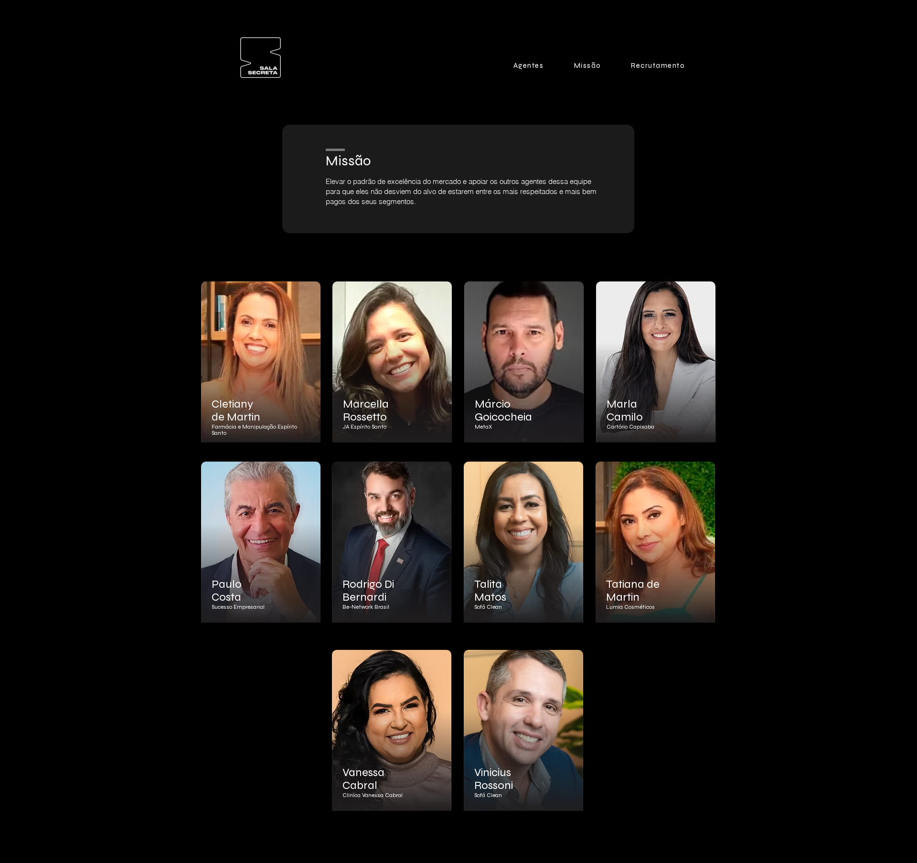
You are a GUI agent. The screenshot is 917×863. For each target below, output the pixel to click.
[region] (261, 371)
